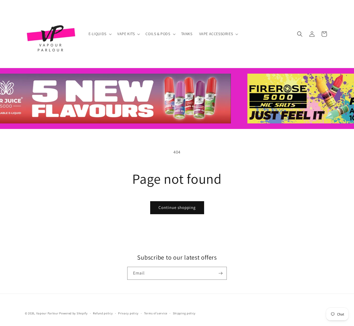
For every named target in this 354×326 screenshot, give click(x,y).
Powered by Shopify (73, 313)
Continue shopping (177, 207)
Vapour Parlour (47, 313)
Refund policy (103, 313)
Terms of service (155, 313)
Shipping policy (184, 313)
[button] (99, 34)
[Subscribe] (220, 273)
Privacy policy (128, 313)
